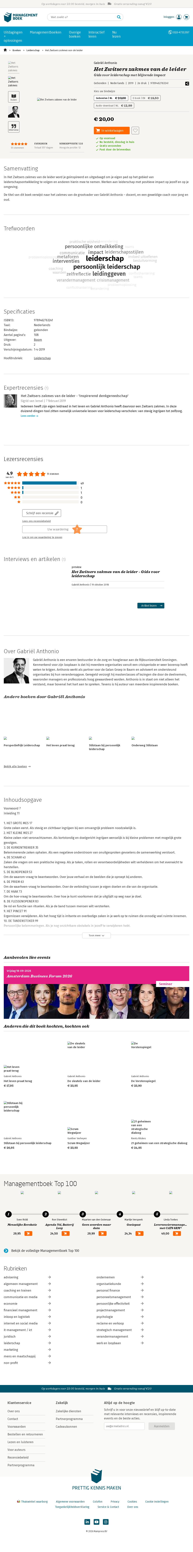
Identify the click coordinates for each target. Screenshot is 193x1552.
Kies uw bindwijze (104, 91)
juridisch (10, 1336)
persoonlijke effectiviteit (113, 1303)
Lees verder (28, 416)
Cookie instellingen (156, 1501)
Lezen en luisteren (21, 1442)
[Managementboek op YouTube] (96, 1522)
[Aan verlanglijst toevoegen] (135, 130)
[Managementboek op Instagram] (106, 1522)
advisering (11, 1277)
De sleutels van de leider (83, 1081)
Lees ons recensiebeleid (36, 521)
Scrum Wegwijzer (78, 1143)
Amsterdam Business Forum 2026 (39, 976)
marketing (11, 1350)
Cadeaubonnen (66, 1426)
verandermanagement (112, 1336)
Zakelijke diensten (68, 1411)
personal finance (108, 1290)
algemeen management (21, 1284)
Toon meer (95, 935)
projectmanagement (110, 1310)
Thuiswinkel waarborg (34, 1501)
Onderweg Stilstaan (145, 745)
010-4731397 (181, 32)
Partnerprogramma (21, 1465)
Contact (13, 1419)
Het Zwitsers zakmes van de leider (64, 50)
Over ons (14, 1411)
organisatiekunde (108, 1284)
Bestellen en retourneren (25, 1434)
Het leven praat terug (60, 745)
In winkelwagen (112, 130)
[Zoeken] (119, 17)
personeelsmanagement (113, 1297)
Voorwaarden (17, 1426)
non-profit (11, 1363)
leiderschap (12, 1343)
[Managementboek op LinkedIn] (87, 1522)
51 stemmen (17, 147)
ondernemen (105, 1277)
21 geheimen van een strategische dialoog (159, 1143)
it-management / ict (18, 1330)
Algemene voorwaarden (70, 1501)
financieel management (20, 1310)
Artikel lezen (149, 605)
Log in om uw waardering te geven (42, 537)
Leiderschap (33, 50)
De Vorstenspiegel (143, 1081)
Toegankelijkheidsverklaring (72, 1507)
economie (10, 1303)
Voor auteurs (16, 1450)
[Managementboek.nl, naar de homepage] (21, 21)
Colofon (97, 1501)
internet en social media (21, 1323)
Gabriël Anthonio (105, 63)
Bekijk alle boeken (15, 766)
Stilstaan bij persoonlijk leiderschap (27, 1143)
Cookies (132, 1501)
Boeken (16, 50)
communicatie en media (21, 1297)
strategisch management (114, 1330)
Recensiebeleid (18, 1457)
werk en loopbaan (108, 1343)
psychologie (104, 1317)
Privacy (115, 1501)
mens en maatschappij (19, 1356)
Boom (38, 340)
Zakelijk (62, 1403)
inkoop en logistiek (17, 1317)
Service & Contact (108, 1507)
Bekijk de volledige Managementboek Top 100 (45, 1251)
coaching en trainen (17, 1290)
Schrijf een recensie (39, 513)
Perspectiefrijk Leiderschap (22, 745)
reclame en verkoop (110, 1323)
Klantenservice (19, 1403)
